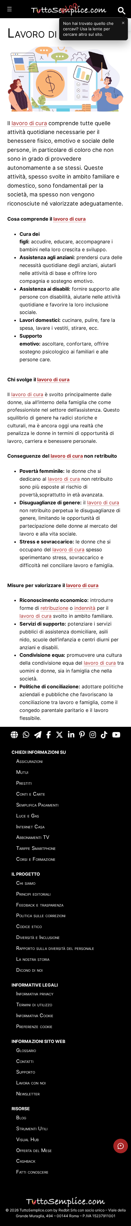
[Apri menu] (9, 9)
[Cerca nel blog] (122, 11)
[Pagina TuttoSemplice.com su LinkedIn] (71, 735)
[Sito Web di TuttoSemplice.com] (14, 735)
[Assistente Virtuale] (120, 1146)
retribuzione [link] (54, 608)
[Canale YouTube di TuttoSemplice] (116, 735)
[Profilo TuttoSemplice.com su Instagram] (92, 735)
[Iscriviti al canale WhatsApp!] (26, 735)
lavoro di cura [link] (29, 123)
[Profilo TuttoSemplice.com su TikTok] (104, 735)
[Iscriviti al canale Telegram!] (38, 735)
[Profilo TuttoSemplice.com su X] (59, 735)
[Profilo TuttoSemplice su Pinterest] (82, 735)
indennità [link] (84, 608)
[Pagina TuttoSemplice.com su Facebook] (48, 735)
